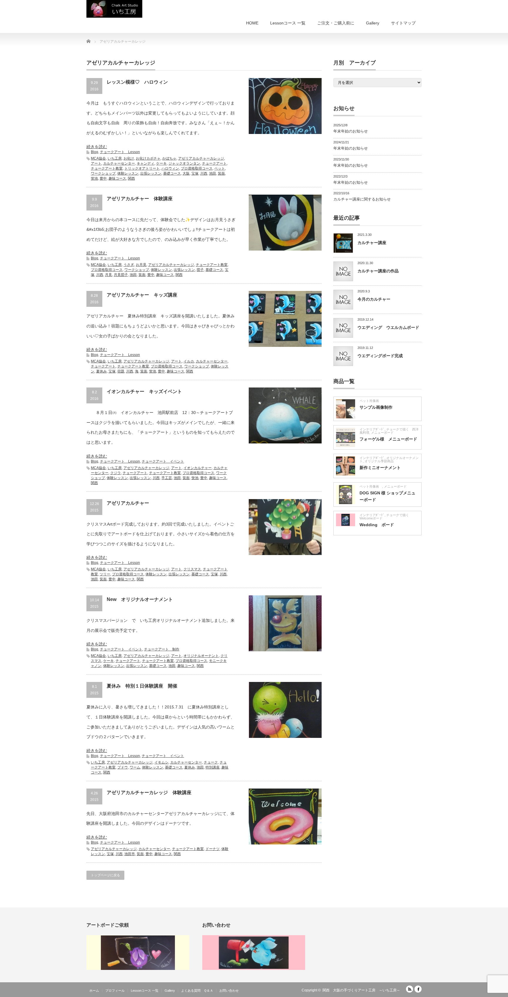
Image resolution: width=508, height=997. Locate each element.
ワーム (135, 767)
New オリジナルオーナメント (142, 599)
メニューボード (382, 432)
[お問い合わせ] (253, 968)
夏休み (101, 371)
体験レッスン (127, 173)
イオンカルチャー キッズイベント (144, 391)
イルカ (188, 361)
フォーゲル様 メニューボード (388, 439)
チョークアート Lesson (120, 152)
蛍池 (94, 178)
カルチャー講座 (371, 242)
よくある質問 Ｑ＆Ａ (197, 990)
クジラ (115, 473)
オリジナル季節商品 (381, 461)
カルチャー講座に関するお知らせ (362, 199)
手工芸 (166, 478)
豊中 (103, 178)
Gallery (372, 23)
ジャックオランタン (184, 163)
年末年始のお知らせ (350, 131)
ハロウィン (170, 168)
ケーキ (161, 163)
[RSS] (409, 989)
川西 (203, 173)
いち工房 (115, 158)
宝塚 (194, 173)
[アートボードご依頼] (137, 968)
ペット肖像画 (371, 401)
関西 (131, 178)
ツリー (105, 574)
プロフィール (115, 990)
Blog (94, 152)
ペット (219, 168)
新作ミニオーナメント (380, 467)
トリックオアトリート (142, 168)
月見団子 (121, 275)
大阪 (186, 173)
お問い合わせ (229, 990)
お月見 (141, 265)
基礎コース (172, 173)
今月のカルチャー (373, 299)
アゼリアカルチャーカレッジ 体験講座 (149, 792)
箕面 (221, 173)
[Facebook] (418, 989)
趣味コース (117, 178)
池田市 (129, 854)
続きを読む (96, 146)
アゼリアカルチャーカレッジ (201, 158)
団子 (200, 270)
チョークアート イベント (163, 461)
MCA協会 (98, 158)
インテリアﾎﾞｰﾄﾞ (372, 429)
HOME (252, 23)
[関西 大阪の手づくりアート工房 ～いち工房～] (114, 9)
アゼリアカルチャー (128, 503)
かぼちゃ (169, 158)
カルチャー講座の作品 (378, 271)
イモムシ (161, 762)
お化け (128, 158)
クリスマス (192, 569)
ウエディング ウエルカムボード (388, 327)
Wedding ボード (377, 524)
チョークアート (214, 163)
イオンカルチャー (197, 468)
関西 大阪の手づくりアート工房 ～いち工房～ (361, 990)
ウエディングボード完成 (380, 355)
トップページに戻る (105, 875)
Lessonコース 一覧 (287, 23)
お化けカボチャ (148, 158)
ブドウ (122, 767)
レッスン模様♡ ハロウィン (137, 82)
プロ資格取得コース (197, 168)
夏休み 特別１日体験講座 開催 (142, 685)
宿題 (120, 371)
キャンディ (145, 163)
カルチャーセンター (119, 163)
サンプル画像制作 (376, 407)
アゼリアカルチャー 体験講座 (140, 198)
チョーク (211, 762)
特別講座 (212, 767)
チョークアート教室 (107, 168)
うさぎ (128, 265)
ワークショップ (103, 173)
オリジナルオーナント (201, 656)
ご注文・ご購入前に (335, 23)
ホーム (94, 990)
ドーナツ (212, 849)
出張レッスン (150, 173)
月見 (108, 275)
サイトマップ (403, 23)
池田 (212, 173)
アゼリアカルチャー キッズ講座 (142, 294)
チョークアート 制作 (161, 649)
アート (96, 163)
